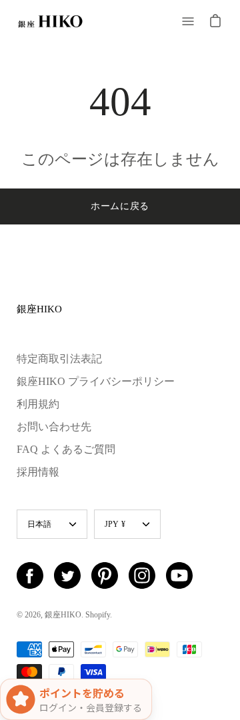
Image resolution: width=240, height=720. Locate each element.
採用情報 (38, 472)
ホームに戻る (120, 206)
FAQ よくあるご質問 (66, 449)
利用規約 (38, 404)
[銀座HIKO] (50, 21)
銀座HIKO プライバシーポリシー (96, 381)
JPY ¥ (115, 524)
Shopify (97, 614)
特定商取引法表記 (59, 358)
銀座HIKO (39, 308)
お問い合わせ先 (54, 426)
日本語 (39, 524)
